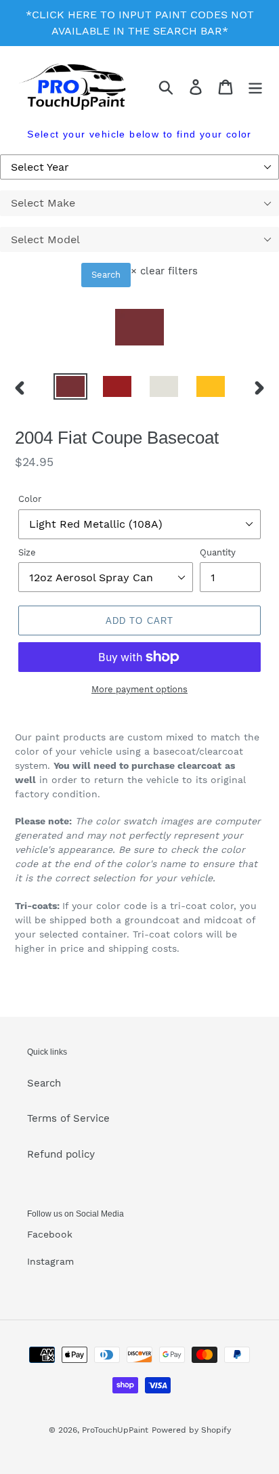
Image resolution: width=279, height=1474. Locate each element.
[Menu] (255, 87)
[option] (70, 388)
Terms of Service (68, 1118)
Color (29, 499)
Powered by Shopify (191, 1430)
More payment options (139, 689)
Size (27, 552)
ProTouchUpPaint (115, 1430)
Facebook (49, 1234)
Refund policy (61, 1154)
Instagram (50, 1261)
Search (106, 275)
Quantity (218, 552)
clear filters (164, 271)
